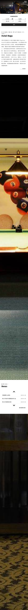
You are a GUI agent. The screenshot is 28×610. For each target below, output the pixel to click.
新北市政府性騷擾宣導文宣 (9, 395)
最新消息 (22, 407)
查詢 (14, 24)
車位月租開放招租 (6, 398)
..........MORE (23, 68)
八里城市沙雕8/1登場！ (8, 402)
